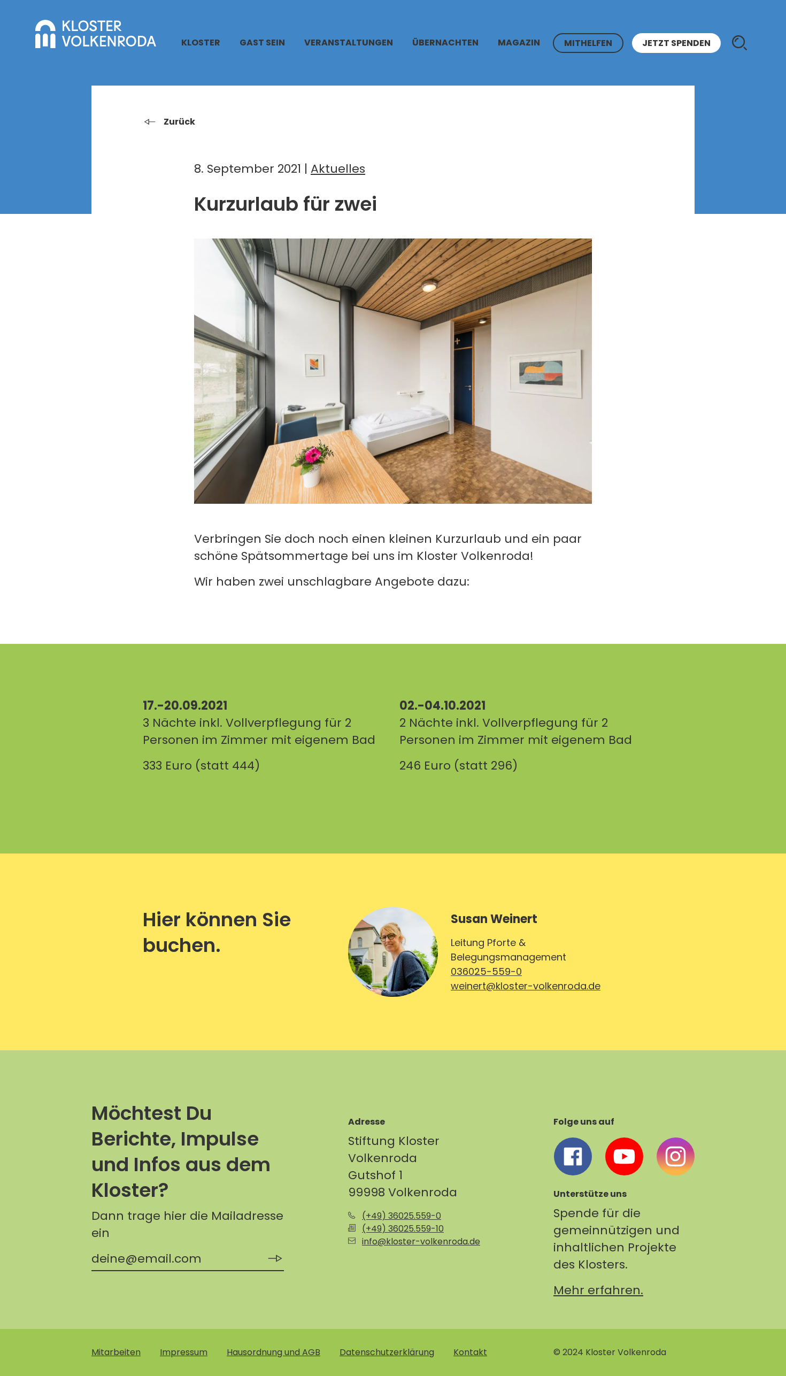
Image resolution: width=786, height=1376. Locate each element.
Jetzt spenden (676, 43)
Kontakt (470, 1352)
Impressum (183, 1352)
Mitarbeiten (116, 1352)
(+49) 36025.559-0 (401, 1216)
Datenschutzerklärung (387, 1352)
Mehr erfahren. (598, 1290)
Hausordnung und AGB (273, 1352)
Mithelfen (588, 43)
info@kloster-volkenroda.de (421, 1241)
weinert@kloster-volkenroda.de (525, 986)
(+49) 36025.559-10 (403, 1229)
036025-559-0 (486, 971)
